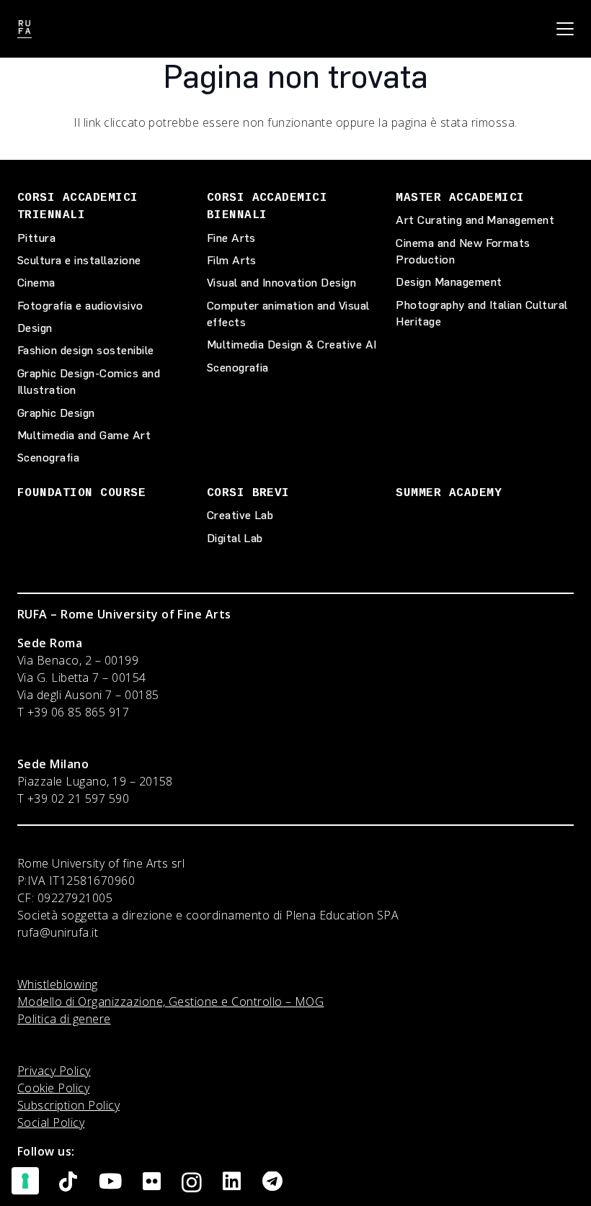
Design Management (449, 282)
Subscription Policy (68, 1105)
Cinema (36, 282)
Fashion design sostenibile (85, 350)
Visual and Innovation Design (281, 282)
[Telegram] (272, 1181)
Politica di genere (64, 1019)
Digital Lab (235, 538)
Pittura (36, 238)
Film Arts (232, 260)
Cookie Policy (53, 1088)
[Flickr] (152, 1181)
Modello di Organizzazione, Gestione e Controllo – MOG (170, 1001)
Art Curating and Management (475, 220)
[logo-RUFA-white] (24, 29)
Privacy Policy (54, 1071)
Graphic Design (56, 413)
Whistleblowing (57, 984)
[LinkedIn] (232, 1181)
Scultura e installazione (79, 260)
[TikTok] (68, 1181)
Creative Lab (240, 515)
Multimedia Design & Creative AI (292, 344)
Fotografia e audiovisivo (80, 305)
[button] (565, 28)
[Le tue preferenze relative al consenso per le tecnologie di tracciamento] (25, 1180)
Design (35, 328)
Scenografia (48, 457)
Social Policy (50, 1122)
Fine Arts (231, 238)
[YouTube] (110, 1181)
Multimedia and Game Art (84, 435)
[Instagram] (192, 1182)
